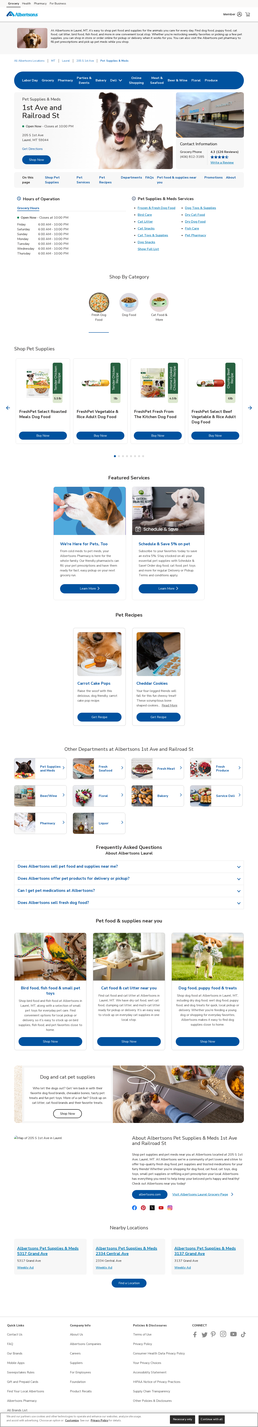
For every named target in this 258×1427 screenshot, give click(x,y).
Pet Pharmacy (195, 235)
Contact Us (14, 1334)
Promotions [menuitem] (213, 177)
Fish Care (192, 228)
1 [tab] (115, 456)
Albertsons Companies (85, 1344)
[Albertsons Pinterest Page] (214, 1336)
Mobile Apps (16, 1363)
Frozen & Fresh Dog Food (156, 208)
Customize (72, 1420)
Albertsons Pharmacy (22, 1401)
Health (26, 3)
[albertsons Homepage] (22, 14)
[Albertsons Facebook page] (195, 1336)
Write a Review (222, 162)
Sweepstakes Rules (20, 1372)
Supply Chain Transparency (151, 1391)
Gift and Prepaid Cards (22, 1382)
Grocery (13, 3)
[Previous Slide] (8, 408)
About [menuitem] (231, 177)
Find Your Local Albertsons (25, 1391)
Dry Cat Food (195, 215)
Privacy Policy (142, 1344)
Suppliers (76, 1363)
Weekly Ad (25, 1267)
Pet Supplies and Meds (51, 768)
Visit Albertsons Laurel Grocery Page (202, 1195)
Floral (110, 796)
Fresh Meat (168, 768)
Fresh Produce (227, 768)
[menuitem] (30, 80)
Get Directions (32, 149)
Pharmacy (40, 3)
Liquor (110, 823)
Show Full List (148, 249)
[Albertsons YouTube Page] (233, 1336)
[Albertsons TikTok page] (243, 1336)
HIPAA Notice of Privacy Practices (156, 1382)
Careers (75, 1353)
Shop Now (36, 160)
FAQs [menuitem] (149, 177)
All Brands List (17, 1410)
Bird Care (145, 215)
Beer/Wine (51, 796)
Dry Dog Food (195, 221)
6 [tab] (135, 456)
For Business (58, 3)
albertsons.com (153, 1194)
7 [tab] (139, 456)
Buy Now (51, 435)
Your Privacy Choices (147, 1363)
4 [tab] (127, 456)
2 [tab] (119, 456)
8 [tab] (143, 456)
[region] (129, 1420)
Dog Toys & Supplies (200, 208)
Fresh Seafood (110, 768)
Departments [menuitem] (131, 177)
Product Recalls (81, 1391)
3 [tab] (123, 456)
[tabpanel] (43, 401)
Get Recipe (107, 717)
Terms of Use (142, 1334)
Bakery (168, 796)
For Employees (80, 1372)
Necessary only (182, 1419)
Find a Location (133, 1283)
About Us (76, 1334)
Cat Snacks (146, 228)
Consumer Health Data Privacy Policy (159, 1353)
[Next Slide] (250, 408)
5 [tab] (131, 456)
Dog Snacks (146, 242)
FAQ (10, 1344)
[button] (232, 14)
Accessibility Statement (149, 1372)
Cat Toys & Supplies (153, 235)
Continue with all (211, 1419)
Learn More (99, 588)
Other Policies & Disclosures (152, 1401)
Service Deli (227, 796)
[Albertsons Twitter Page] (205, 1336)
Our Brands (14, 1353)
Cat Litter (145, 221)
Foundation (78, 1382)
